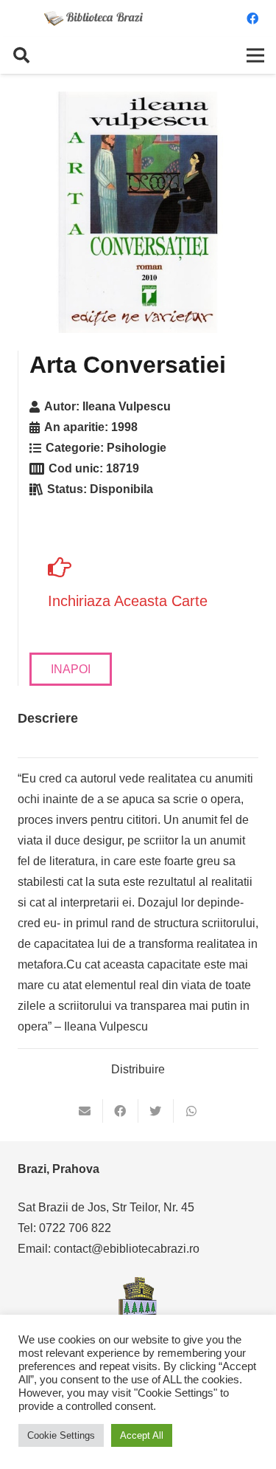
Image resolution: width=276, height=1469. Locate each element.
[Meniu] (255, 55)
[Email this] (85, 1111)
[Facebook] (252, 18)
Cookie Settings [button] (61, 1435)
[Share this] (120, 1111)
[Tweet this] (156, 1111)
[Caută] (21, 55)
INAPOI (71, 669)
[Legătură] (93, 18)
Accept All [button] (141, 1435)
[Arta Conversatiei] (138, 212)
